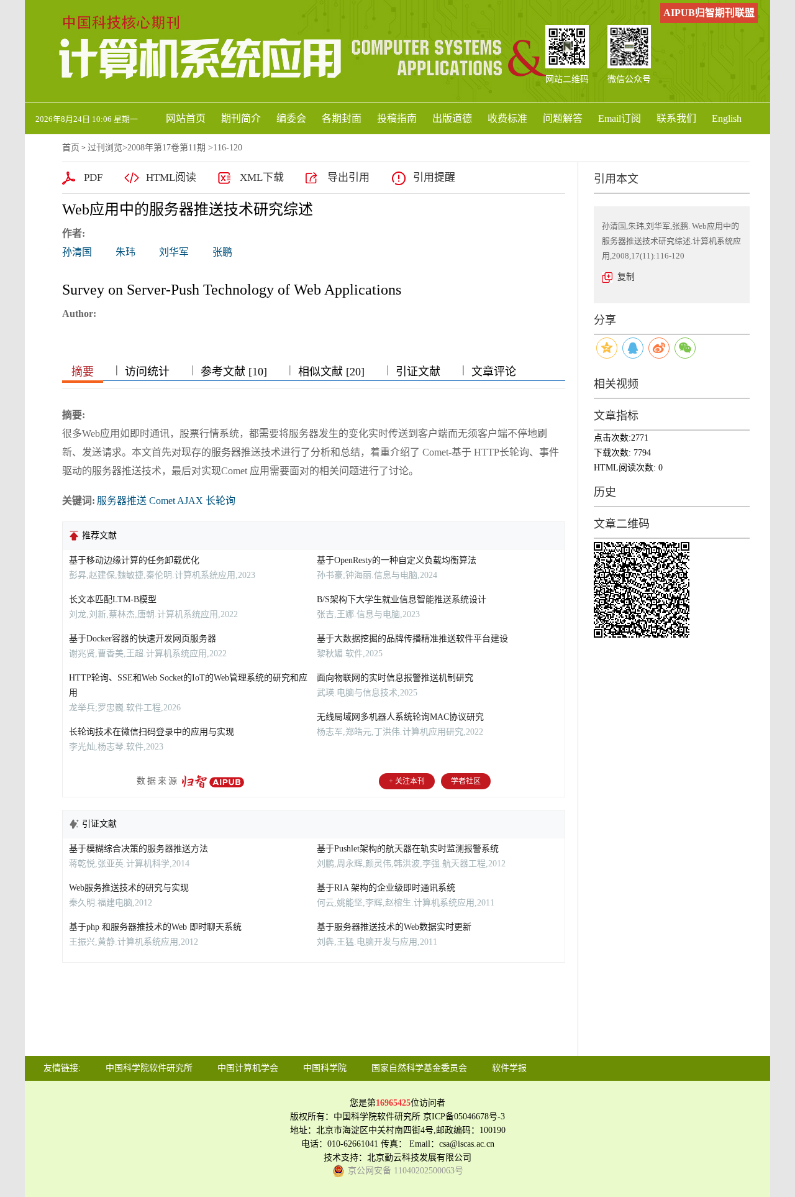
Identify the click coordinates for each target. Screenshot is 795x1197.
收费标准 (507, 118)
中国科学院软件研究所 (149, 1068)
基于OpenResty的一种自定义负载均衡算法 (396, 560)
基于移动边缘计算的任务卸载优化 (134, 560)
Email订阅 (619, 118)
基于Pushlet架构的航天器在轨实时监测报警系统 (408, 848)
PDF (93, 177)
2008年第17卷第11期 (166, 147)
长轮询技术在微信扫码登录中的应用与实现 (151, 731)
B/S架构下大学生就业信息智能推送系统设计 (401, 599)
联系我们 (676, 118)
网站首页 (186, 118)
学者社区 (466, 781)
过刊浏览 (105, 147)
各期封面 (341, 118)
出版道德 (452, 118)
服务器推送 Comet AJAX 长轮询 (166, 500)
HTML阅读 (171, 177)
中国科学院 (325, 1068)
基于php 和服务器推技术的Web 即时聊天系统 (155, 927)
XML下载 (262, 177)
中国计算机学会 (247, 1068)
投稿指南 (397, 118)
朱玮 (125, 252)
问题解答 (563, 118)
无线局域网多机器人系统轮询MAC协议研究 (400, 717)
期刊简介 (241, 118)
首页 (71, 147)
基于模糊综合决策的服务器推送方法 (138, 848)
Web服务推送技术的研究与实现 (129, 887)
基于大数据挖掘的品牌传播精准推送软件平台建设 (412, 638)
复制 (626, 277)
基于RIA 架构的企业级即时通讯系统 (386, 887)
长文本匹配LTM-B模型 (113, 599)
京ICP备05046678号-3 (464, 1116)
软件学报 (509, 1068)
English (727, 118)
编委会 (291, 118)
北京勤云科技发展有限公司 (419, 1157)
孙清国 (77, 252)
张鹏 (222, 252)
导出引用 (348, 177)
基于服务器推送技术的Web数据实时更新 (394, 927)
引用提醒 (434, 177)
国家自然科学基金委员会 (419, 1068)
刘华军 (174, 252)
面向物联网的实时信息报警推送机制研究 (395, 677)
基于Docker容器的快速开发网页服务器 (142, 638)
